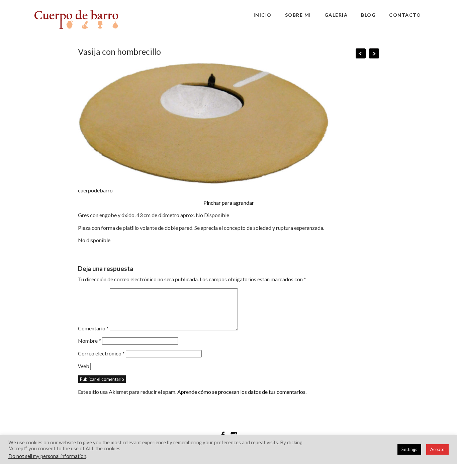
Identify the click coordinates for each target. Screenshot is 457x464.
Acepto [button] (437, 449)
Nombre (89, 340)
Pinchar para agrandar (228, 202)
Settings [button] (409, 449)
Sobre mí (298, 15)
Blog (368, 15)
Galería (336, 15)
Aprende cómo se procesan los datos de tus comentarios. (241, 392)
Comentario (93, 328)
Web (83, 366)
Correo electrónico (101, 353)
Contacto (405, 15)
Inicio (263, 15)
